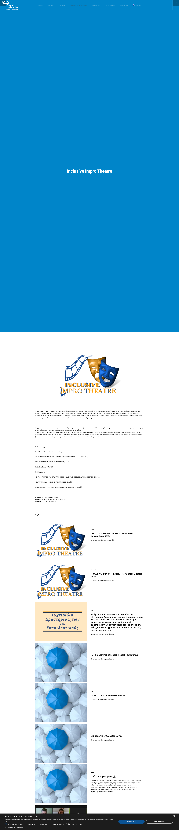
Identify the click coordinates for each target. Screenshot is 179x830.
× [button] (177, 815)
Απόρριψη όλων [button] (159, 821)
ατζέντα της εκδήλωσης (124, 789)
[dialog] (89, 822)
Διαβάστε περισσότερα (21, 821)
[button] (59, 827)
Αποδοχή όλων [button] (131, 821)
